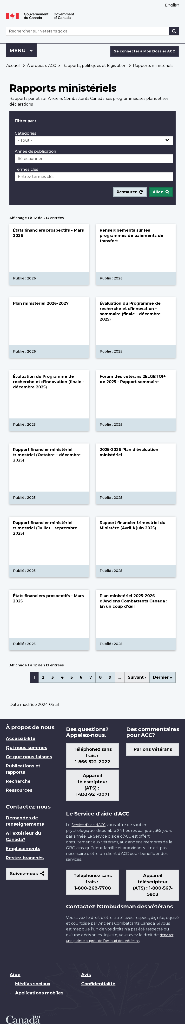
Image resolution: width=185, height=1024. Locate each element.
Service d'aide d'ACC (89, 825)
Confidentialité (98, 983)
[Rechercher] (174, 31)
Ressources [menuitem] (19, 790)
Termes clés (26, 169)
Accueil (13, 65)
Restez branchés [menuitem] (25, 857)
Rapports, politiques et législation (94, 65)
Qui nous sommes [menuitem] (26, 747)
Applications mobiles (39, 993)
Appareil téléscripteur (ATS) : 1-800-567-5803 (153, 885)
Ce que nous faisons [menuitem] (29, 756)
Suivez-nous (29, 875)
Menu (23, 50)
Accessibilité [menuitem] (20, 738)
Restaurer (127, 192)
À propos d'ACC (41, 65)
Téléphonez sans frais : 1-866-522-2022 (92, 756)
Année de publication (35, 151)
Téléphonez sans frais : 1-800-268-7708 (92, 882)
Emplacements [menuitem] (23, 848)
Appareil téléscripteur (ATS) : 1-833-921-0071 (92, 785)
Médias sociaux (32, 983)
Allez (158, 192)
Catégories (25, 133)
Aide (15, 974)
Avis (86, 974)
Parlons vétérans (153, 749)
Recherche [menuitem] (18, 781)
